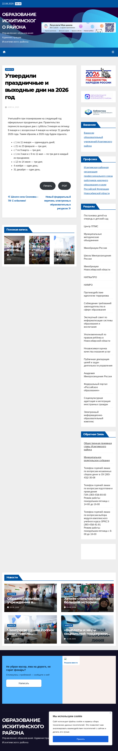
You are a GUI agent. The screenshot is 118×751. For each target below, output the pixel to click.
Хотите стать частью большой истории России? (82, 602)
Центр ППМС (91, 226)
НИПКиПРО (90, 277)
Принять (81, 739)
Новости (9, 69)
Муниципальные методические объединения (93, 237)
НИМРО (88, 285)
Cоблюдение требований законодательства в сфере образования (97, 306)
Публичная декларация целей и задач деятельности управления (98, 362)
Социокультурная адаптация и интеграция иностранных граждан (97, 401)
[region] (80, 728)
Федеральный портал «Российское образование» (95, 387)
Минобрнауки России (95, 248)
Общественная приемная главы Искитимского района (98, 446)
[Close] (110, 713)
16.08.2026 (14, 607)
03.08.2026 (14, 639)
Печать (47, 185)
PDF (64, 185)
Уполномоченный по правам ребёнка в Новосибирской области (97, 337)
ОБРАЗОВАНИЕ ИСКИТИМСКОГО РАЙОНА (19, 21)
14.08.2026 (71, 607)
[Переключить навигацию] (113, 52)
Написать (24, 683)
